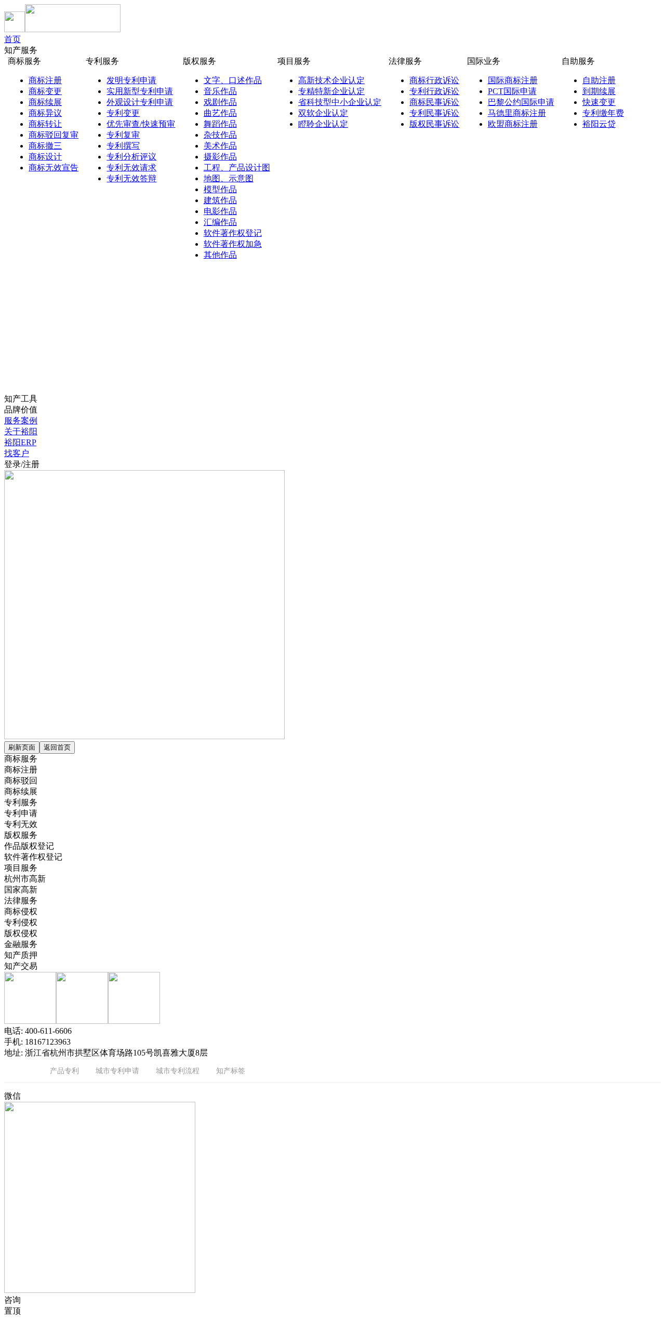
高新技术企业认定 (331, 80)
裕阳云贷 (599, 123)
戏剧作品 (220, 102)
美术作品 (220, 145)
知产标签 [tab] (230, 1070)
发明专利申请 (131, 80)
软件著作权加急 (233, 243)
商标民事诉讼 (434, 102)
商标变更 (45, 91)
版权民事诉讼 (434, 123)
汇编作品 (220, 222)
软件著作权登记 (233, 233)
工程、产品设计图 (237, 167)
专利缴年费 (603, 113)
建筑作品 (220, 200)
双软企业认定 (323, 113)
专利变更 (123, 113)
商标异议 (45, 113)
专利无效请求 (131, 167)
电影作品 (220, 211)
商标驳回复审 (53, 134)
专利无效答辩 (131, 178)
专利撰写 (123, 145)
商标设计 (45, 156)
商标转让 (45, 123)
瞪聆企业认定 (323, 123)
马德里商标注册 (517, 113)
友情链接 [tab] (18, 1070)
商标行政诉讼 (434, 80)
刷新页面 (21, 747)
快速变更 (599, 102)
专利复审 (123, 134)
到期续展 (599, 91)
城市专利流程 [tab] (178, 1070)
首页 (12, 39)
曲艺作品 (220, 113)
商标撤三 (45, 145)
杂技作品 (220, 134)
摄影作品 (220, 156)
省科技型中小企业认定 (339, 102)
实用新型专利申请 (140, 91)
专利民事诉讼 (434, 113)
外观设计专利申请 (140, 102)
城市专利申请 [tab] (117, 1070)
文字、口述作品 (233, 80)
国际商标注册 (513, 80)
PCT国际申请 (512, 91)
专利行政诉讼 (434, 91)
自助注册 (599, 80)
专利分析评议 (131, 156)
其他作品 (220, 254)
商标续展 (45, 102)
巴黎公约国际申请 (521, 102)
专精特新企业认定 (331, 91)
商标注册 (45, 80)
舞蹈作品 (220, 123)
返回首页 (57, 747)
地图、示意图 (229, 178)
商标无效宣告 (53, 167)
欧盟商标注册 (513, 123)
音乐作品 (220, 91)
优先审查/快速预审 (141, 123)
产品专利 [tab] (64, 1070)
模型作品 (220, 189)
